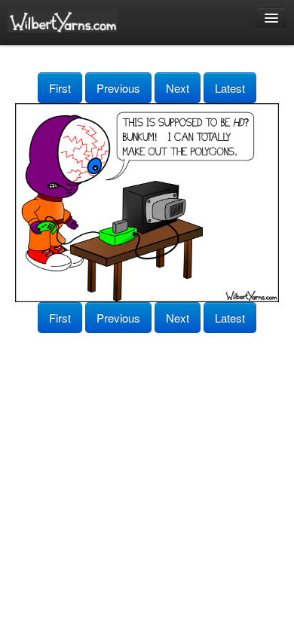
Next (177, 88)
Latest (230, 88)
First (60, 88)
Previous (118, 88)
